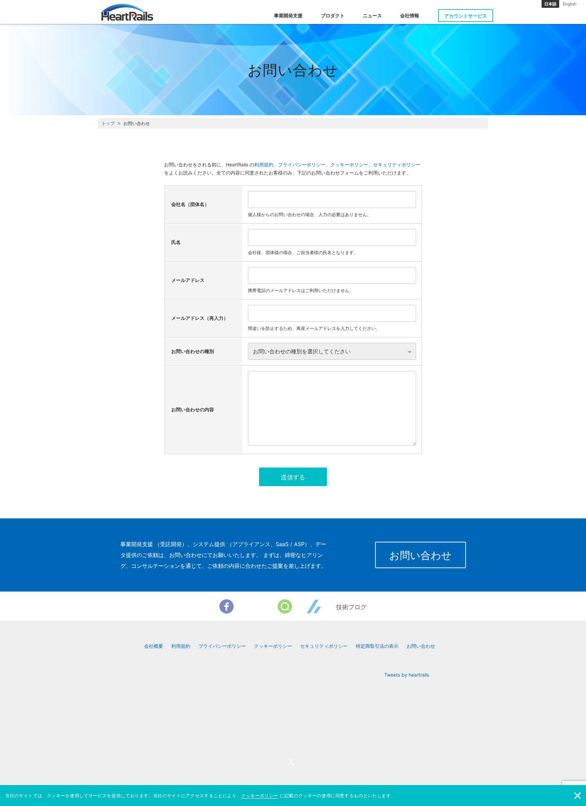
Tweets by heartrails (406, 675)
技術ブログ (351, 607)
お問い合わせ (420, 555)
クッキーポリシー (349, 164)
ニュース (372, 15)
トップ (108, 123)
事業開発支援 (288, 15)
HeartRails (127, 12)
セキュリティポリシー (397, 164)
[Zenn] (314, 606)
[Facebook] (226, 606)
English (570, 3)
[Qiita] (285, 606)
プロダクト (333, 15)
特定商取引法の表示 (377, 646)
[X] (256, 606)
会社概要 (153, 646)
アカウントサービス (465, 16)
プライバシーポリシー (302, 164)
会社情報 (409, 15)
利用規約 (263, 164)
